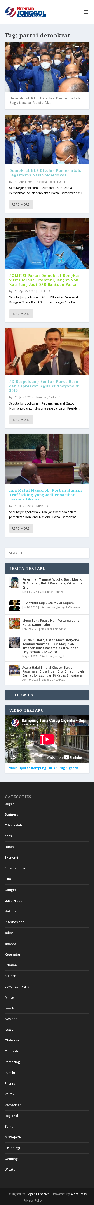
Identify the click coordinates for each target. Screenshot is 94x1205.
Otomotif (12, 1051)
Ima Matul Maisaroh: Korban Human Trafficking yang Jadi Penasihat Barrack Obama (45, 495)
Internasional (48, 607)
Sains (9, 1126)
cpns (8, 836)
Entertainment (16, 868)
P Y (15, 182)
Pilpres (10, 1083)
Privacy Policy (33, 1200)
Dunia (40, 506)
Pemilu (10, 1073)
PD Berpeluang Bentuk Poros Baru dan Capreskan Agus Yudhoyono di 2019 (44, 386)
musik (9, 1008)
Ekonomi (11, 857)
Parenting (12, 1062)
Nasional (42, 182)
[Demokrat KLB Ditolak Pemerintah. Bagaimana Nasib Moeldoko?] (47, 139)
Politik (52, 182)
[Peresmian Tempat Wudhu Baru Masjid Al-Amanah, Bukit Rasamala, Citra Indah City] (14, 582)
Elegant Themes (37, 1194)
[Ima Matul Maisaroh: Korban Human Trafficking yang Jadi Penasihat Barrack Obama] (47, 459)
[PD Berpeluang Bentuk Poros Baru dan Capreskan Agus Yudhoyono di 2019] (47, 351)
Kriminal (11, 965)
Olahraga (74, 607)
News (9, 1029)
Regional (11, 1116)
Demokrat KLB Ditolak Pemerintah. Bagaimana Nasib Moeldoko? (45, 172)
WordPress (79, 1194)
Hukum (10, 911)
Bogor (9, 804)
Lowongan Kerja (17, 986)
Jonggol (59, 592)
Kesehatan (13, 954)
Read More (21, 204)
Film (8, 879)
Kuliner (10, 976)
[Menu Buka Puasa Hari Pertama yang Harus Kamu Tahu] (14, 623)
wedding (11, 1159)
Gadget (10, 890)
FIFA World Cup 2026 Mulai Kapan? (48, 603)
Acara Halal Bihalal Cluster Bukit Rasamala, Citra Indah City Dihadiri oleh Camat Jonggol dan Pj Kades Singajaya (53, 671)
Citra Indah (47, 592)
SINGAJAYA (58, 680)
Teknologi (12, 1148)
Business (11, 814)
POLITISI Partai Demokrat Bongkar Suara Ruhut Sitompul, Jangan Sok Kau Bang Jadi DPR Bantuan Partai (44, 280)
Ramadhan (59, 629)
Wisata (10, 1169)
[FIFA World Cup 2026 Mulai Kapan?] (14, 605)
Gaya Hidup (14, 900)
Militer (10, 997)
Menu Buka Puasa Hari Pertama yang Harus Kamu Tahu (50, 622)
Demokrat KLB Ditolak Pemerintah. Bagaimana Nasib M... (45, 100)
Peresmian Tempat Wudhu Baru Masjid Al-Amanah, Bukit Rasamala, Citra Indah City (53, 583)
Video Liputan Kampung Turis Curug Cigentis (43, 768)
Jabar (9, 933)
